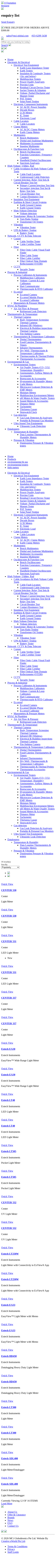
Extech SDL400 (9, 1458)
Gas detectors (20, 415)
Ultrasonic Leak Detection (33, 426)
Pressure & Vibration (24, 440)
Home (10, 59)
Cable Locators (21, 121)
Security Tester (27, 269)
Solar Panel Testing (29, 101)
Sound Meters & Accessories (34, 401)
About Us (12, 1512)
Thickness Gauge (28, 409)
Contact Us (13, 1526)
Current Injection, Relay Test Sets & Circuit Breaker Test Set (31, 181)
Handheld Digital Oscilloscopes (35, 160)
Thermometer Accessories (32, 359)
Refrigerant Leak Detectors (33, 311)
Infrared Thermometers (31, 347)
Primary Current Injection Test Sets (37, 185)
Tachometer (25, 406)
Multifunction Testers (30, 79)
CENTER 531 (8, 941)
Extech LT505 (8, 1151)
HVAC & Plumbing (17, 305)
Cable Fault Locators (30, 174)
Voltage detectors (28, 213)
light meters (13, 467)
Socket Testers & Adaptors (33, 90)
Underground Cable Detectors (34, 177)
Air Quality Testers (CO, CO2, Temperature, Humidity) (35, 369)
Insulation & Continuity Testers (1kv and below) (35, 75)
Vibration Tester (28, 227)
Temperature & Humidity (26, 431)
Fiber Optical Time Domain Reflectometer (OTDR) (33, 262)
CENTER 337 (8, 997)
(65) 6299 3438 (39, 35)
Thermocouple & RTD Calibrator (36, 289)
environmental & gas (17, 462)
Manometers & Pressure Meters (29, 303)
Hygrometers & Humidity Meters (36, 381)
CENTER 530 (8, 890)
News (10, 1520)
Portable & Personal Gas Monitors (37, 420)
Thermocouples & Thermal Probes (37, 356)
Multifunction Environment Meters (37, 395)
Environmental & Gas (18, 361)
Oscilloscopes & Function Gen (29, 149)
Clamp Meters (21, 126)
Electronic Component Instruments (31, 104)
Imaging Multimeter (29, 146)
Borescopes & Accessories (33, 378)
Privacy (11, 1549)
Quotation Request (8, 4)
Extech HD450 (9, 1356)
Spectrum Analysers (30, 163)
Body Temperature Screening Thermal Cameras (34, 321)
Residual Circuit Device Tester (35, 87)
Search (4, 45)
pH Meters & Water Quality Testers (37, 398)
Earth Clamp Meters (30, 132)
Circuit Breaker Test (30, 194)
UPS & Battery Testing (25, 230)
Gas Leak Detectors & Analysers (36, 417)
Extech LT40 (8, 1100)
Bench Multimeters (29, 138)
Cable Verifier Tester (30, 241)
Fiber (16, 247)
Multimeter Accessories (31, 143)
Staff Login (13, 1552)
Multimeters (19, 135)
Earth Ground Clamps (31, 205)
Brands (10, 1517)
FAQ (9, 1523)
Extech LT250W (10, 1253)
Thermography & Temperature (22, 314)
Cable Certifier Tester (30, 244)
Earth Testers (26, 70)
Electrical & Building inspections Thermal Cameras (36, 329)
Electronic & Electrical (18, 62)
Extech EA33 (8, 1305)
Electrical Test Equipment (26, 65)
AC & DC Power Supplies (33, 107)
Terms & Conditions (17, 1546)
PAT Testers (26, 98)
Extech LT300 (8, 1407)
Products (11, 459)
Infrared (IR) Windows (31, 325)
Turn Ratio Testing (29, 219)
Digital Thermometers (30, 339)
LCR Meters (26, 112)
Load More (6, 1503)
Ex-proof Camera (28, 294)
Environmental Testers (25, 364)
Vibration (18, 224)
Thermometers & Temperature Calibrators (34, 336)
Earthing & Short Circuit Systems (30, 202)
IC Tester (24, 115)
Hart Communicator (30, 286)
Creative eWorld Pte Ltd (13, 1541)
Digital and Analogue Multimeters (36, 140)
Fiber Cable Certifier (30, 258)
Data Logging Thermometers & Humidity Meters (35, 436)
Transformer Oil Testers (31, 222)
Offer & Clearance (16, 1514)
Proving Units (27, 84)
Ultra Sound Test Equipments (28, 423)
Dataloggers (13, 429)
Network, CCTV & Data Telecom (24, 236)
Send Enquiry (8, 22)
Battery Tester (27, 233)
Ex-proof (18, 291)
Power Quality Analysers (32, 82)
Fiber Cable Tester (29, 255)
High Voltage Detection (25, 210)
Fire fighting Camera (30, 333)
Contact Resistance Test (31, 196)
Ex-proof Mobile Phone (31, 297)
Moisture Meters (28, 392)
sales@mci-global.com (17, 35)
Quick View (7, 884)
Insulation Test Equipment (26, 199)
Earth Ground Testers (30, 208)
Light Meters (26, 384)
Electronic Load (28, 118)
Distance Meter (27, 403)
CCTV (17, 266)
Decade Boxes (27, 110)
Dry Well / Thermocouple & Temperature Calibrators (34, 352)
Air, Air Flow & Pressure (26, 308)
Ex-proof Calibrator (29, 300)
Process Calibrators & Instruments (30, 275)
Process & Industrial (17, 272)
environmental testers (17, 464)
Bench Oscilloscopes (30, 152)
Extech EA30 (8, 1049)
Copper (17, 238)
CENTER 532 (8, 1202)
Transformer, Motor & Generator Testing (34, 216)
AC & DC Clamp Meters (32, 129)
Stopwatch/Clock (28, 412)
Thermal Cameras (22, 317)
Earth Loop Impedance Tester (34, 68)
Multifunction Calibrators (32, 277)
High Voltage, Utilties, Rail (20, 166)
